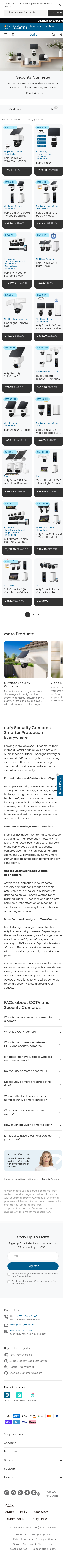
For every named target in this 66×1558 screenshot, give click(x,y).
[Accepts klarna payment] (32, 1422)
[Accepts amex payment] (16, 1416)
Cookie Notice (18, 1549)
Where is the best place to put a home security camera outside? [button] (25, 1098)
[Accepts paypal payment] (57, 1416)
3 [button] (38, 615)
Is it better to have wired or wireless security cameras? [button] (28, 1059)
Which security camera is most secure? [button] (24, 1112)
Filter (52, 109)
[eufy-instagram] (6, 1492)
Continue (56, 13)
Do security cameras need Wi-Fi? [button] (26, 1071)
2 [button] (33, 615)
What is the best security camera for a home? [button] (28, 1019)
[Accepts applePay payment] (24, 1416)
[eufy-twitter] (20, 1492)
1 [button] (27, 615)
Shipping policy (41, 1535)
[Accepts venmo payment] (16, 1422)
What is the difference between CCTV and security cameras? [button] (25, 1044)
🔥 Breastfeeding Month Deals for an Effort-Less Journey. (29, 27)
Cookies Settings (23, 1544)
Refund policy (21, 1539)
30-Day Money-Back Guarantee (28, 1361)
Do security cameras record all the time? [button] (27, 1084)
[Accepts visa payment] (24, 1422)
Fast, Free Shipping (20, 1355)
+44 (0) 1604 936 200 (26, 1316)
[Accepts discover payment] (32, 1416)
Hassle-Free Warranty (22, 1367)
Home (7, 1179)
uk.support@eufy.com (23, 1325)
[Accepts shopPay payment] (8, 1422)
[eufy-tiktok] (27, 1492)
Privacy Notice (23, 1276)
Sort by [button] (14, 109)
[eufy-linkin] (34, 1492)
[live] (13, 34)
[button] (60, 5)
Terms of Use (51, 1274)
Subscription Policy (44, 1549)
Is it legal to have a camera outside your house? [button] (28, 1138)
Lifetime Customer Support (25, 1373)
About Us (20, 1535)
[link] (33, 1160)
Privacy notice (44, 1539)
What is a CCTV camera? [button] (20, 1032)
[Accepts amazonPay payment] (8, 1416)
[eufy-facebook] (13, 1492)
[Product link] (17, 137)
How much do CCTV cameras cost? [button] (28, 1125)
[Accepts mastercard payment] (48, 1416)
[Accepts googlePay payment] (40, 1416)
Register (33, 1266)
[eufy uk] (33, 34)
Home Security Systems (26, 1179)
